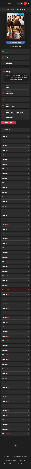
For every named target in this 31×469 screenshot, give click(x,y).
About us (8, 460)
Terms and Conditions (10, 464)
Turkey (7, 87)
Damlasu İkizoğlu (19, 112)
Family (12, 106)
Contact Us (24, 464)
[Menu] (28, 3)
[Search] (18, 3)
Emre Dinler (8, 115)
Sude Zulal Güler (17, 115)
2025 (7, 99)
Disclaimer (14, 460)
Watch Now (9, 122)
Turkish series (9, 93)
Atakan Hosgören (10, 112)
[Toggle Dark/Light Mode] (21, 3)
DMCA (18, 464)
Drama (7, 106)
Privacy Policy (21, 460)
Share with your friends (16, 42)
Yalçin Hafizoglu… (10, 117)
